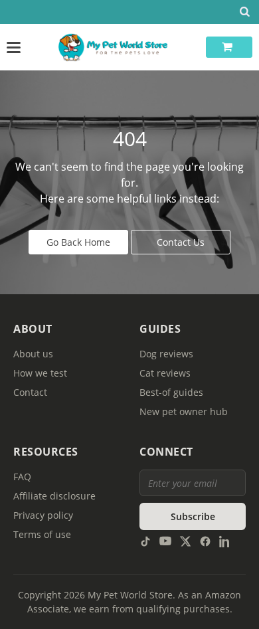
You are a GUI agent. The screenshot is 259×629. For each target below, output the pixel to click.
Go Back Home (78, 242)
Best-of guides (171, 392)
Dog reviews (166, 353)
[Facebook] (205, 540)
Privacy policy (43, 515)
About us (33, 353)
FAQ (22, 476)
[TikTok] (145, 540)
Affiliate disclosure (54, 496)
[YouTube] (165, 540)
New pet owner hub (183, 411)
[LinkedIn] (225, 540)
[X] (185, 540)
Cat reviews (165, 373)
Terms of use (42, 534)
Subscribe (193, 516)
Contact (30, 392)
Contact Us (181, 242)
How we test (40, 373)
